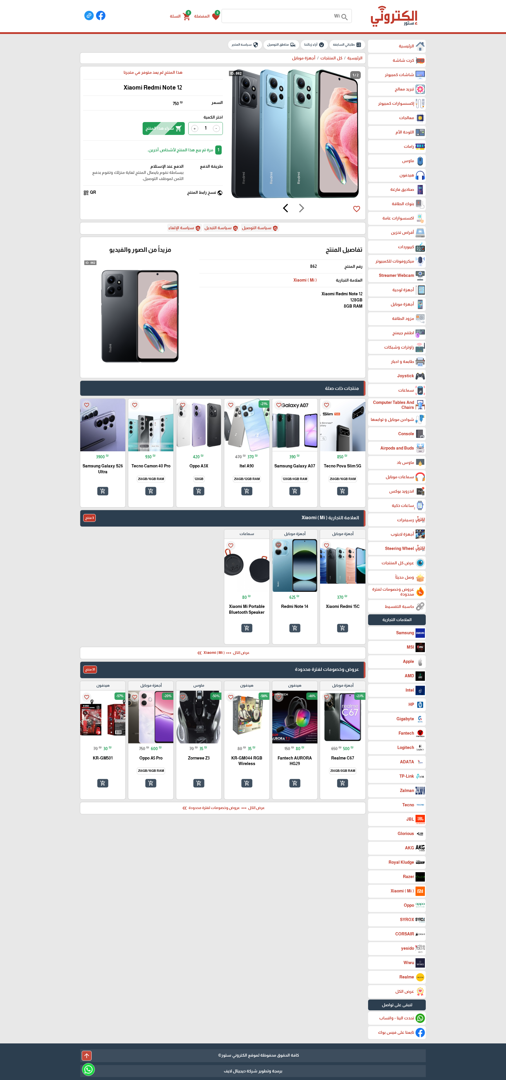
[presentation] (301, 209)
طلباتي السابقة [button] (347, 45)
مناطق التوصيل (281, 45)
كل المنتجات (331, 58)
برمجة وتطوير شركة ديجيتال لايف (253, 1071)
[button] (206, 16)
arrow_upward (86, 1055)
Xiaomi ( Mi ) (305, 280)
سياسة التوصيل (260, 228)
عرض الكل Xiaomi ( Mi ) (222, 652)
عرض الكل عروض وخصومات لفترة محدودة (223, 808)
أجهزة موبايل (303, 58)
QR (89, 193)
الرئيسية (355, 58)
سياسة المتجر (245, 45)
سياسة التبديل (221, 228)
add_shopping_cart (343, 491)
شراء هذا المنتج (164, 128)
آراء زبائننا (314, 45)
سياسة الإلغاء (184, 228)
